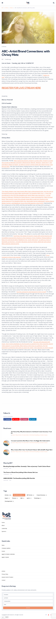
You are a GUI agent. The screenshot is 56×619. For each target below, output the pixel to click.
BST (3, 59)
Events (3, 551)
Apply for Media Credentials (8, 554)
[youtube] (48, 615)
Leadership (4, 528)
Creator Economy (42, 495)
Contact (3, 580)
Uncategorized (9, 501)
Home (3, 522)
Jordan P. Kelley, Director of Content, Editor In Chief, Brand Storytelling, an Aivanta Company (29, 435)
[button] (5, 617)
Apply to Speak (5, 557)
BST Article (30, 495)
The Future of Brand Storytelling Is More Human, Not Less (20, 472)
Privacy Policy (5, 574)
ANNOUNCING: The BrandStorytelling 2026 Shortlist (19, 478)
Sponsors (4, 531)
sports (29, 498)
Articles (4, 46)
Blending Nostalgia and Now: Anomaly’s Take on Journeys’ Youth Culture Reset (26, 466)
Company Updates (6, 548)
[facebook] (46, 615)
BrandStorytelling (19, 495)
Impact (7, 498)
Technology (37, 498)
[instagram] (51, 615)
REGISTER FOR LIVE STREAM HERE (21, 87)
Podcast (15, 498)
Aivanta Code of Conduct (7, 577)
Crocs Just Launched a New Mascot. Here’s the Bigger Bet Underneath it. (30, 440)
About (3, 525)
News (3, 545)
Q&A (22, 498)
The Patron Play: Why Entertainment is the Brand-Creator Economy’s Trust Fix (31, 432)
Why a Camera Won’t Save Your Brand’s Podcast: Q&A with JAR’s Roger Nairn (31, 449)
